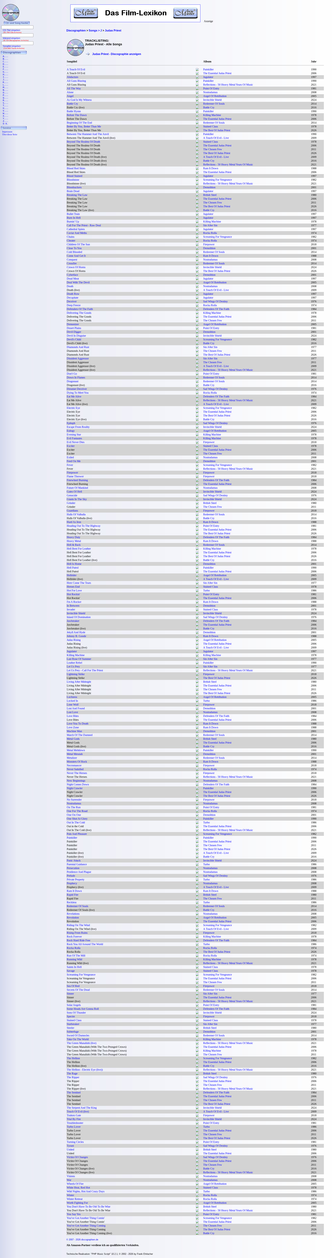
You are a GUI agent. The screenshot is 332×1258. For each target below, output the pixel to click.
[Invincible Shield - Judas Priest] (197, 100)
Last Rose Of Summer (79, 658)
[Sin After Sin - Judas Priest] (197, 225)
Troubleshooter (75, 1122)
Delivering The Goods (79, 312)
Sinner (70, 993)
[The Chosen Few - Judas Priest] (197, 149)
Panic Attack (74, 860)
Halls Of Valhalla (76, 514)
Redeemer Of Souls (214, 103)
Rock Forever (74, 936)
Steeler (70, 1027)
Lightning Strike (76, 674)
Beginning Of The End (79, 122)
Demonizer (73, 324)
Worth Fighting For (77, 1202)
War (69, 1179)
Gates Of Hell (74, 491)
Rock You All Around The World (85, 944)
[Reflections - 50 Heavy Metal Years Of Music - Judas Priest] (197, 85)
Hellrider (71, 575)
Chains (70, 236)
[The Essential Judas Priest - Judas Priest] (197, 73)
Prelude (71, 875)
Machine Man (74, 731)
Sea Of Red (73, 986)
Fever (70, 464)
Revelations (73, 913)
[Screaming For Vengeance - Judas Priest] (197, 180)
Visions (71, 1176)
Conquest (72, 259)
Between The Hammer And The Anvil (88, 134)
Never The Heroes (77, 773)
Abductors (72, 77)
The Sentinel (74, 1092)
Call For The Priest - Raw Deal (84, 225)
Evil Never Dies (75, 442)
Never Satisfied (75, 769)
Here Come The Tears (79, 582)
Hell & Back (74, 544)
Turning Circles (75, 1141)
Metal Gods (73, 738)
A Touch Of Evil (76, 69)
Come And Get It (76, 255)
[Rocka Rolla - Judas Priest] (197, 233)
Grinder (71, 503)
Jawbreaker (73, 620)
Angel (70, 96)
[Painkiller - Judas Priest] (197, 69)
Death (70, 286)
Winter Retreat (74, 1198)
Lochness (72, 696)
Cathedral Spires (76, 229)
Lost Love (72, 712)
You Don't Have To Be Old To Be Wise (88, 1206)
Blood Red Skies (76, 168)
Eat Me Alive (74, 396)
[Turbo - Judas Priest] (197, 590)
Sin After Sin (210, 225)
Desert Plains (74, 328)
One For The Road (77, 811)
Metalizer (72, 757)
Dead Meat (73, 278)
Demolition (209, 187)
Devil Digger (74, 331)
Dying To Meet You (78, 392)
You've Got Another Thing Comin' (86, 1218)
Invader (71, 609)
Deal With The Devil (78, 282)
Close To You (74, 248)
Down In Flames (76, 377)
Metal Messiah (75, 754)
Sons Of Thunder (76, 1012)
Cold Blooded (74, 251)
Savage (71, 970)
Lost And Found (76, 708)
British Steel (209, 194)
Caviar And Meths (77, 232)
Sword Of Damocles (78, 1035)
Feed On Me (74, 461)
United (70, 1149)
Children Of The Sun (78, 244)
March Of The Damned (80, 735)
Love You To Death (77, 723)
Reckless (71, 902)
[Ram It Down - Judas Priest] (197, 168)
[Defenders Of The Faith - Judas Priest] (197, 309)
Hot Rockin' (73, 594)
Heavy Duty (73, 537)
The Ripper (73, 1077)
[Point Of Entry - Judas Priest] (197, 88)
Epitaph (71, 423)
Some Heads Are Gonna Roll (83, 1008)
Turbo (206, 590)
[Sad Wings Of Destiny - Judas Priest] (197, 301)
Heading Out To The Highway (83, 525)
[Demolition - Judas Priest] (197, 187)
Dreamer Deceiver (77, 388)
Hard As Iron (74, 522)
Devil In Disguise (76, 335)
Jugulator (208, 77)
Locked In (72, 700)
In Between (73, 605)
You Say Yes (74, 1214)
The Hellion (73, 1058)
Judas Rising (74, 639)
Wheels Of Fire (75, 1183)
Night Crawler (74, 788)
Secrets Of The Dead (78, 989)
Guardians (72, 510)
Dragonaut (72, 381)
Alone (70, 92)
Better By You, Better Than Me (84, 126)
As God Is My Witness (79, 99)
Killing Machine (212, 115)
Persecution (73, 868)
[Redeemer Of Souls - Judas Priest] (197, 104)
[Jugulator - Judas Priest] (197, 77)
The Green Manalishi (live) (81, 1043)
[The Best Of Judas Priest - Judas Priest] (197, 130)
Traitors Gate (74, 1115)
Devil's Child (74, 339)
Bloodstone (73, 179)
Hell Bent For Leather (79, 548)
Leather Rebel (74, 662)
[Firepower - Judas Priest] (197, 244)
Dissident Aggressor (78, 358)
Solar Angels (74, 1005)
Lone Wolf (73, 704)
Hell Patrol (73, 567)
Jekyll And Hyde (76, 632)
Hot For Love (74, 590)
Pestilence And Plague (79, 871)
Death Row (73, 293)
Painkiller (208, 69)
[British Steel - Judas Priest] (197, 195)
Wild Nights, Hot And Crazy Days (85, 1191)
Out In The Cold (76, 822)
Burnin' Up (73, 221)
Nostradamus (210, 92)
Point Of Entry (211, 88)
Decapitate (72, 297)
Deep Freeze (74, 305)
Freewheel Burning (77, 480)
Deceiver (72, 301)
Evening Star (74, 434)
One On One (74, 814)
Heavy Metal (74, 541)
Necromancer (74, 765)
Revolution (73, 917)
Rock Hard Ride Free (78, 940)
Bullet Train (73, 213)
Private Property (75, 879)
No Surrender (74, 799)
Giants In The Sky (77, 499)
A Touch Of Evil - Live (216, 137)
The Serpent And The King (82, 1107)
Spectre (71, 1016)
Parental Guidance (77, 864)
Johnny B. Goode (76, 636)
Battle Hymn (74, 111)
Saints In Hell (74, 966)
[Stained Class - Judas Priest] (197, 127)
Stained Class (210, 126)
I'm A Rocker (74, 601)
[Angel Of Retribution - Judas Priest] (197, 96)
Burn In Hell (74, 217)
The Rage (72, 1073)
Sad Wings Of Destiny (215, 301)
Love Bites (73, 715)
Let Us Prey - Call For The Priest (85, 670)
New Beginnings (76, 780)
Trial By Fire (74, 1119)
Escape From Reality (78, 426)
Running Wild (74, 959)
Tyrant (70, 1145)
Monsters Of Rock (77, 761)
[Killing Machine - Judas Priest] (197, 115)
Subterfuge (73, 1031)
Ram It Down (210, 168)
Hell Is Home (74, 563)
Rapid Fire (72, 894)
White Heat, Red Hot (78, 1187)
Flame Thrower (75, 476)
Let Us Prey (73, 666)
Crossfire (72, 263)
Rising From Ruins (77, 932)
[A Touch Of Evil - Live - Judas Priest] (197, 138)
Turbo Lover (74, 1126)
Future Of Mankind (77, 487)
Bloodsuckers (74, 187)
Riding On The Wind (78, 925)
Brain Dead (73, 191)
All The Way (74, 88)
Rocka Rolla (210, 232)
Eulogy (71, 430)
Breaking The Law (77, 194)
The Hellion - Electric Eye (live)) (85, 1069)
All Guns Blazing (76, 80)
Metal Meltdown (76, 750)
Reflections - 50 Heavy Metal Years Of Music (228, 84)
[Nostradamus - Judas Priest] (197, 92)
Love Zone (73, 727)
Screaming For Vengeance (217, 179)
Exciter (71, 445)
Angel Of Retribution (215, 96)
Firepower (208, 244)
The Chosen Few (212, 149)
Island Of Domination (79, 617)
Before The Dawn (77, 115)
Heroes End (73, 586)
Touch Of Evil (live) (78, 1111)
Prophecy (72, 883)
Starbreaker (73, 1024)
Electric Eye (73, 407)
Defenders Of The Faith (80, 309)
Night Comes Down (78, 784)
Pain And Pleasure (77, 833)
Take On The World (78, 1039)
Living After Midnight (79, 681)
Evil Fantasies (74, 438)
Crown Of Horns (76, 267)
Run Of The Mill (76, 955)
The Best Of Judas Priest (216, 130)
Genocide (72, 495)
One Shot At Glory (77, 818)
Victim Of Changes (77, 1157)
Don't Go (72, 373)
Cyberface (72, 274)
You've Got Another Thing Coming (86, 1225)
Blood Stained (74, 175)
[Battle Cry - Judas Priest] (197, 107)
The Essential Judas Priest (217, 73)
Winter (70, 1195)
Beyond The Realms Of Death (83, 141)
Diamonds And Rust (78, 347)
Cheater (71, 240)
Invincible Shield (212, 99)
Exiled (70, 457)
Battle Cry (72, 103)
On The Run (74, 807)
